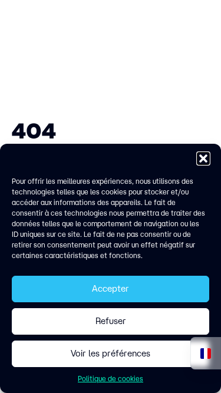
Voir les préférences (110, 353)
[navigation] (205, 353)
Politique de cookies (110, 378)
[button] (203, 158)
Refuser (110, 321)
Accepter (110, 288)
